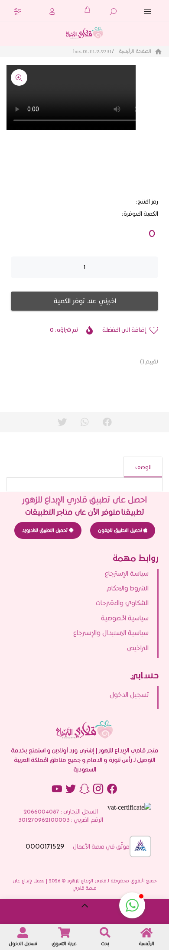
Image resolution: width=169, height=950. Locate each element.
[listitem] (79, 695)
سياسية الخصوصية (125, 618)
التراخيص (138, 648)
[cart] (87, 9)
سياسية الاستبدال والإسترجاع (111, 633)
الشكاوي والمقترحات (122, 603)
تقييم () (149, 361)
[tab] (143, 467)
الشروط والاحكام (128, 588)
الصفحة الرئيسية (136, 51)
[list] (84, 613)
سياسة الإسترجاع (127, 573)
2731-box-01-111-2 (92, 51)
